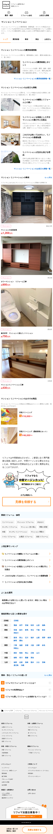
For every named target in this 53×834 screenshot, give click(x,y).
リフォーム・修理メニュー (9, 770)
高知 (32, 657)
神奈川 (16, 633)
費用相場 (4, 773)
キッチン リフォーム (8, 730)
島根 (21, 653)
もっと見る (48, 177)
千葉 (38, 630)
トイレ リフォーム (7, 736)
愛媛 (26, 657)
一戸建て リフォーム (34, 753)
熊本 (32, 662)
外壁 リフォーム (6, 750)
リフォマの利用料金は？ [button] (14, 689)
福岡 (15, 662)
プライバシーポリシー (34, 776)
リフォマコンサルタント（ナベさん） (38, 770)
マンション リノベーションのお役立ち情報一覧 (32, 168)
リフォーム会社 (26, 15)
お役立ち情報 (44, 15)
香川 (21, 657)
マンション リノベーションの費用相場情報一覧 (32, 78)
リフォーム (18, 710)
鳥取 (15, 653)
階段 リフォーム (32, 736)
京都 (26, 645)
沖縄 (22, 665)
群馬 (26, 630)
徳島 (15, 657)
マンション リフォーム (30, 710)
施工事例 (4, 776)
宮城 (26, 625)
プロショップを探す (7, 779)
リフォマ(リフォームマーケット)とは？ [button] (20, 683)
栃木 (21, 630)
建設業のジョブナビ (7, 798)
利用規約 (30, 773)
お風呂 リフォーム (7, 727)
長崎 (26, 662)
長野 (43, 637)
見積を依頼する (34, 829)
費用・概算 (9, 15)
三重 (15, 645)
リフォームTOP (8, 710)
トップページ (5, 768)
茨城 (15, 630)
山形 (38, 625)
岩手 (21, 625)
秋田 (32, 625)
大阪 (32, 645)
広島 (32, 653)
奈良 (43, 645)
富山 (21, 637)
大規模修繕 (5, 753)
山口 (38, 653)
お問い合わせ (32, 793)
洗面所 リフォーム (7, 738)
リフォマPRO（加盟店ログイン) (6, 794)
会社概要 (4, 785)
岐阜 (49, 637)
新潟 (15, 637)
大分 (38, 662)
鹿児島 (16, 665)
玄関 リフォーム (6, 755)
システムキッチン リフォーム (10, 733)
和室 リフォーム (32, 730)
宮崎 (43, 662)
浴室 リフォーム (6, 741)
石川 (26, 637)
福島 (43, 625)
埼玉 (32, 630)
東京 (43, 630)
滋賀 (21, 645)
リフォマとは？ (32, 768)
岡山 (26, 653)
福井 (32, 637)
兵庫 (38, 645)
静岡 (15, 640)
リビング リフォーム (34, 727)
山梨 (38, 637)
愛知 (21, 640)
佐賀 (21, 662)
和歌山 (16, 648)
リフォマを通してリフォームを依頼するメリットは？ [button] (26, 696)
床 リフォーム (32, 733)
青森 (15, 625)
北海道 (16, 620)
